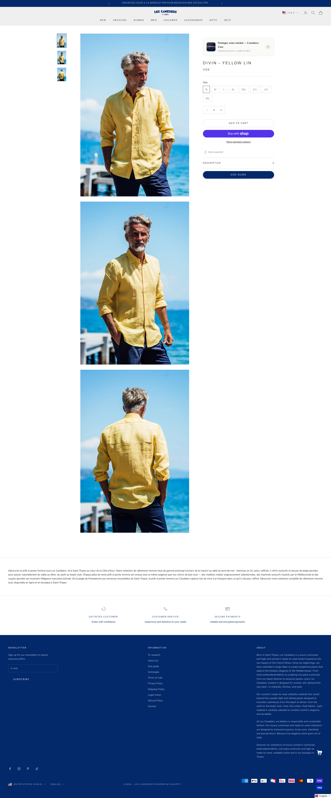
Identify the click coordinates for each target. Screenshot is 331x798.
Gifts (213, 20)
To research (154, 655)
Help (227, 20)
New (103, 20)
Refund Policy (155, 700)
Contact (152, 706)
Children (170, 20)
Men (154, 20)
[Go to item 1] (62, 41)
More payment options (238, 142)
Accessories (193, 20)
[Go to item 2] (62, 57)
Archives (120, 20)
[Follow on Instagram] (19, 768)
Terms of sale (155, 677)
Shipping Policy (156, 689)
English (56, 784)
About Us (153, 660)
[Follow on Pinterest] (28, 768)
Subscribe (21, 679)
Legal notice (154, 695)
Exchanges (153, 672)
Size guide (238, 174)
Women (138, 20)
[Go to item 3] (62, 74)
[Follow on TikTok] (37, 768)
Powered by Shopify (167, 784)
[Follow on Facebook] (10, 768)
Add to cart (238, 123)
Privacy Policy (155, 683)
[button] (323, 796)
